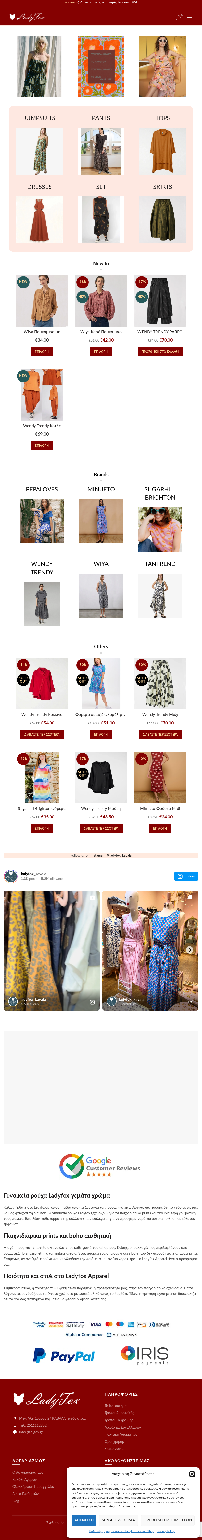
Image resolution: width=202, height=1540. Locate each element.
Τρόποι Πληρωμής (119, 1420)
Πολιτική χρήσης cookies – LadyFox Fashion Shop (121, 1531)
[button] (192, 1474)
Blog (15, 1501)
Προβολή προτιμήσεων (168, 1520)
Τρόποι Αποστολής (119, 1413)
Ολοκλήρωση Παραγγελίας (33, 1487)
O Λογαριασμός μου (28, 1472)
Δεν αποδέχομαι (118, 1520)
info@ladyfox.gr (31, 1432)
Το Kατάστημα (116, 1406)
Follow (190, 876)
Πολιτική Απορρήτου (121, 1434)
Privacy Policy (166, 1531)
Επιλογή (42, 351)
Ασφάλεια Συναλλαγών (123, 1427)
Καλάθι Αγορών (24, 1480)
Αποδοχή (84, 1520)
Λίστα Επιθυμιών (25, 1494)
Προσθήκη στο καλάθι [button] (160, 351)
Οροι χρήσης (115, 1442)
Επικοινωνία (114, 1449)
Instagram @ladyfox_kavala (111, 855)
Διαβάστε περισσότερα (42, 734)
